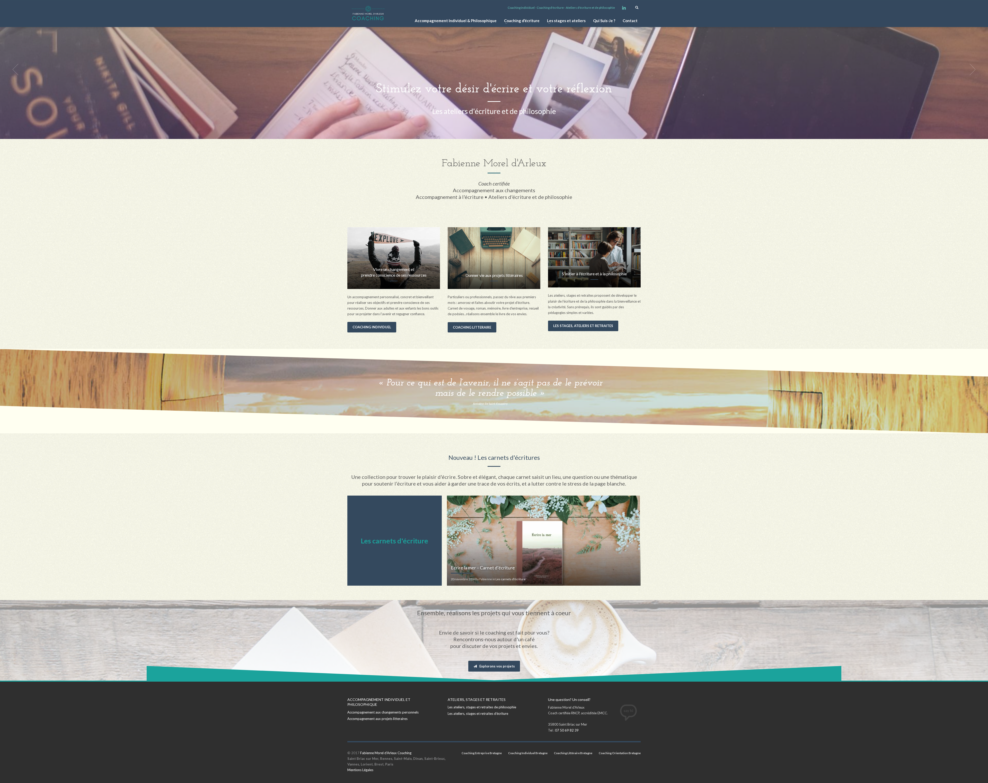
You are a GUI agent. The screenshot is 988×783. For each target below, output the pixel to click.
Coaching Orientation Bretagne (620, 753)
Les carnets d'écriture (511, 579)
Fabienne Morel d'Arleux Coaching (385, 753)
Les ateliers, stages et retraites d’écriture (478, 713)
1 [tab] (490, 133)
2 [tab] (494, 133)
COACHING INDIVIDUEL (371, 327)
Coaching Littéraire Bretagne (573, 753)
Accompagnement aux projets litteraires (377, 719)
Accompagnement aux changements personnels (383, 712)
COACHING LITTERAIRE (472, 327)
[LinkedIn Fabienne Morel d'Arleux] (624, 8)
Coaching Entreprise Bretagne (482, 753)
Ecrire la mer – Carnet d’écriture (483, 567)
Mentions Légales (360, 770)
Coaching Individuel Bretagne (528, 753)
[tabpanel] (494, 69)
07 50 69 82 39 (567, 730)
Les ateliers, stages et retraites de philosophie (482, 707)
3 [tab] (498, 133)
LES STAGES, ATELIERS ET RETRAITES (583, 326)
